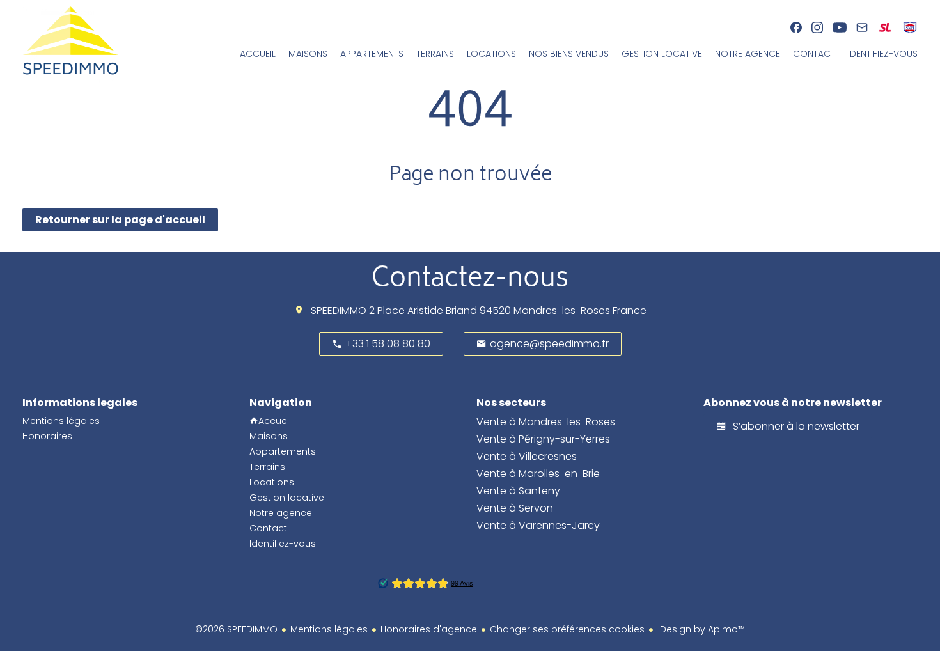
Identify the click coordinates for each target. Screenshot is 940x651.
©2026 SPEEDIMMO (236, 629)
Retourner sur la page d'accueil (120, 219)
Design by (701, 629)
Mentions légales (329, 629)
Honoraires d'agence (428, 629)
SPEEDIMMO (338, 310)
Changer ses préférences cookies (567, 629)
